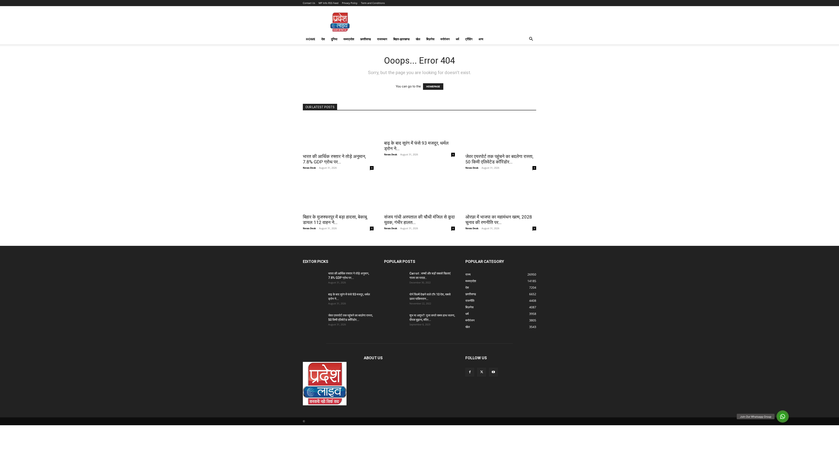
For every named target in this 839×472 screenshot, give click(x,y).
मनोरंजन (445, 39)
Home (310, 39)
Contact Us (309, 3)
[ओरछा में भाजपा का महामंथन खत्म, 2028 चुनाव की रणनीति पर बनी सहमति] (500, 194)
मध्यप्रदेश (348, 39)
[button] (531, 39)
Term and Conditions (373, 3)
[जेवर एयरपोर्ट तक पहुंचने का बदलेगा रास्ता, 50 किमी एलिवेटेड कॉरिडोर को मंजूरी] (500, 133)
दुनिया (334, 39)
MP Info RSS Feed (328, 3)
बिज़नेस (430, 39)
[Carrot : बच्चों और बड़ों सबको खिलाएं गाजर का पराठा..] (395, 278)
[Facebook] (469, 372)
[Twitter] (481, 372)
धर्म (457, 39)
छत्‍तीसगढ (365, 39)
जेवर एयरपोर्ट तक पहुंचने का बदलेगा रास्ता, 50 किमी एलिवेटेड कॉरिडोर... (499, 159)
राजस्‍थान (382, 39)
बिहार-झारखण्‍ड (401, 39)
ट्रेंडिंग (468, 39)
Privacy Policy (349, 3)
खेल (418, 39)
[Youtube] (493, 372)
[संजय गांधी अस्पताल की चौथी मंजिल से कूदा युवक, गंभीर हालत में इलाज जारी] (419, 194)
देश (323, 39)
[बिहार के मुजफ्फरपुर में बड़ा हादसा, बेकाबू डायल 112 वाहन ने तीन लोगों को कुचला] (338, 194)
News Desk (309, 167)
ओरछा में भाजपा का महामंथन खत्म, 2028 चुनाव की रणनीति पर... (498, 219)
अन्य (480, 39)
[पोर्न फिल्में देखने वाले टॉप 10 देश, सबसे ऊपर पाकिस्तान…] (395, 299)
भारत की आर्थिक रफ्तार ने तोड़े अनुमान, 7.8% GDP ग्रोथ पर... (334, 159)
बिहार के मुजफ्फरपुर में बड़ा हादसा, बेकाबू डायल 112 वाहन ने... (335, 219)
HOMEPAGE (433, 86)
